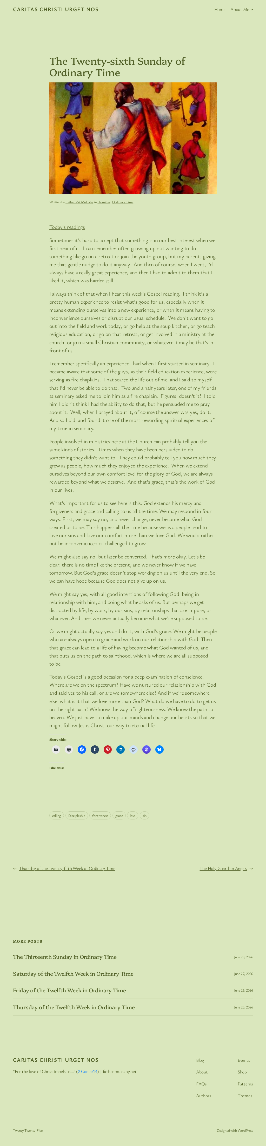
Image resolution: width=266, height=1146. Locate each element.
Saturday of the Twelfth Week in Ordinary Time (73, 973)
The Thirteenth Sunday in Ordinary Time (65, 957)
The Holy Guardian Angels (223, 868)
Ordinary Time (122, 201)
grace (119, 815)
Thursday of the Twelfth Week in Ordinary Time (74, 1007)
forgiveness (100, 815)
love (132, 815)
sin (145, 815)
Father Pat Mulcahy (79, 201)
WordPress (245, 1130)
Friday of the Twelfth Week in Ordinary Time (69, 990)
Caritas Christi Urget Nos (55, 9)
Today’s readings (67, 226)
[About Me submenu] (251, 9)
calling (56, 815)
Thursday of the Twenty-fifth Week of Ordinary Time (67, 868)
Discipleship (76, 815)
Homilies (103, 201)
